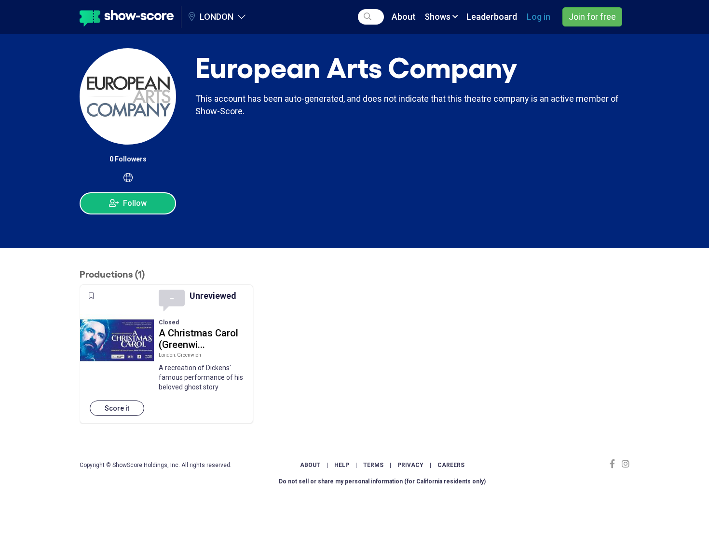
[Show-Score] (127, 17)
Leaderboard (491, 17)
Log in (538, 17)
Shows (438, 17)
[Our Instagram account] (624, 464)
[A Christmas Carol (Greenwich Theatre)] (117, 340)
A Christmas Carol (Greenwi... (198, 338)
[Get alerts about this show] (91, 295)
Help (341, 465)
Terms (373, 465)
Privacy (410, 465)
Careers (450, 465)
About (404, 17)
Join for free (592, 17)
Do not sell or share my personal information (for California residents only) (382, 481)
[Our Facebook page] (614, 464)
